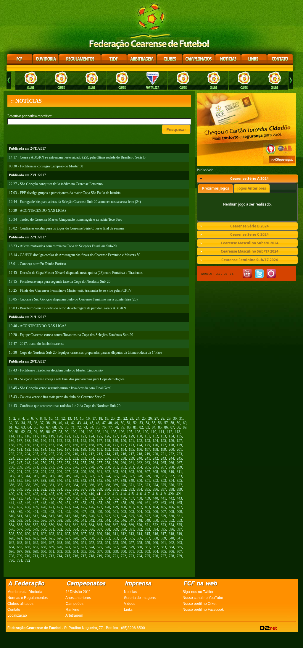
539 (67, 520)
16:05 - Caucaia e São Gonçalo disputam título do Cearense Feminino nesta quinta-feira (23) (73, 299)
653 (99, 543)
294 (43, 472)
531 (179, 516)
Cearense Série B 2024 (249, 226)
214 (107, 454)
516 (59, 516)
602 (43, 534)
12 (63, 418)
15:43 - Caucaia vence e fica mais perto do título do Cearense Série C (57, 397)
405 (51, 494)
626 (59, 538)
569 (131, 525)
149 (115, 441)
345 (99, 481)
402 (27, 494)
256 (91, 463)
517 (67, 516)
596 (171, 529)
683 (163, 547)
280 (107, 467)
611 (115, 534)
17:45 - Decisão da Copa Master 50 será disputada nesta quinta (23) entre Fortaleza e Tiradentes (76, 273)
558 (43, 525)
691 (51, 552)
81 (135, 427)
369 (115, 485)
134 (171, 436)
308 (155, 472)
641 (179, 538)
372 (139, 485)
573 (163, 525)
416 (139, 494)
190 (91, 449)
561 (67, 525)
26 (150, 418)
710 (27, 556)
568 (123, 525)
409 (83, 494)
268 (11, 467)
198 (155, 449)
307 (147, 472)
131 (147, 436)
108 (137, 432)
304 (123, 472)
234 (91, 458)
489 (19, 512)
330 (155, 476)
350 (139, 481)
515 (51, 516)
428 (59, 498)
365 (83, 485)
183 (35, 449)
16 (88, 418)
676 (107, 547)
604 (59, 534)
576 (11, 529)
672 (75, 547)
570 (139, 525)
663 (179, 543)
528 (155, 516)
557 (35, 525)
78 (116, 427)
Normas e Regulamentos (27, 598)
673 (83, 547)
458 (123, 503)
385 (67, 489)
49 (116, 423)
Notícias (130, 592)
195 (131, 449)
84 (153, 427)
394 (139, 489)
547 (131, 520)
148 (107, 441)
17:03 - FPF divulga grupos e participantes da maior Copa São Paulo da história (64, 193)
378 (11, 489)
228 (43, 458)
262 (139, 463)
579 (35, 529)
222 (171, 454)
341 (67, 481)
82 (141, 427)
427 (51, 498)
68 (54, 427)
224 (11, 458)
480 (123, 507)
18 (100, 418)
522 (107, 516)
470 (43, 507)
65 (35, 427)
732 (27, 560)
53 (141, 423)
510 (11, 516)
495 (67, 512)
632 (107, 538)
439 (147, 498)
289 (179, 467)
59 (178, 423)
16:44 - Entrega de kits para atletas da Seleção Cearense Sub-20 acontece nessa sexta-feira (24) (75, 202)
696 (91, 552)
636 (139, 538)
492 (43, 512)
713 (51, 556)
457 (115, 503)
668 (43, 547)
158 (11, 445)
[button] (176, 129)
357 (19, 485)
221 (163, 454)
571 (147, 525)
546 (123, 520)
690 (43, 552)
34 (23, 423)
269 (19, 467)
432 (91, 498)
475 (83, 507)
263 (147, 463)
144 (75, 441)
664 (11, 547)
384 (59, 489)
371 (131, 485)
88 (178, 427)
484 (155, 507)
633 (115, 538)
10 (50, 418)
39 (54, 423)
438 (139, 498)
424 (27, 498)
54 (147, 423)
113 (177, 432)
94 (35, 432)
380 (27, 489)
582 (59, 529)
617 (163, 534)
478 (107, 507)
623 (35, 538)
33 (17, 423)
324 (107, 476)
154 (155, 441)
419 (163, 494)
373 (147, 485)
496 (75, 512)
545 (115, 520)
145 (83, 441)
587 (99, 529)
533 (19, 520)
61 (10, 427)
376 (171, 485)
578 (27, 529)
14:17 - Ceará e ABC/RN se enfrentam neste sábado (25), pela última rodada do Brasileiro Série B (77, 157)
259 (115, 463)
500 (107, 512)
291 (19, 472)
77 (110, 427)
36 (35, 423)
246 (11, 463)
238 (123, 458)
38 (48, 423)
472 (59, 507)
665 (19, 547)
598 (11, 534)
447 (35, 503)
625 (51, 538)
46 (97, 423)
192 (107, 449)
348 (123, 481)
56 (160, 423)
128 (123, 436)
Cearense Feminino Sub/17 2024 (249, 259)
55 (153, 423)
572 (155, 525)
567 (115, 525)
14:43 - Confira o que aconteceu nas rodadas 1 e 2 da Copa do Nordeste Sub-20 (64, 406)
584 (75, 529)
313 (19, 476)
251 (51, 463)
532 (11, 520)
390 (107, 489)
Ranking (72, 609)
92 (23, 432)
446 (27, 503)
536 (43, 520)
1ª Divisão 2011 (78, 592)
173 (131, 445)
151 (131, 441)
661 (163, 543)
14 (75, 418)
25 (144, 418)
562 (75, 525)
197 (147, 449)
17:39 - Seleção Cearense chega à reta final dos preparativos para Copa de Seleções (67, 379)
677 (115, 547)
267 (179, 463)
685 (179, 547)
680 (139, 547)
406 (59, 494)
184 (43, 449)
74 (91, 427)
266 (171, 463)
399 (179, 489)
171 (115, 445)
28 (162, 418)
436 (123, 498)
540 (75, 520)
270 (27, 467)
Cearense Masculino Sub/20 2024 (249, 242)
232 (75, 458)
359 (35, 485)
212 (91, 454)
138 (27, 441)
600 (27, 534)
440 (155, 498)
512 (27, 516)
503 (131, 512)
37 (41, 423)
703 (147, 552)
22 (125, 418)
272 (43, 467)
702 (139, 552)
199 (163, 449)
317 (51, 476)
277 (83, 467)
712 (43, 556)
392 (123, 489)
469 (35, 507)
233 (83, 458)
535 (35, 520)
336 (27, 481)
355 (179, 481)
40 (60, 423)
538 (59, 520)
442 (171, 498)
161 (35, 445)
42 (73, 423)
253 (67, 463)
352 (155, 481)
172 (123, 445)
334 (11, 481)
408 (75, 494)
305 (131, 472)
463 (163, 503)
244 (171, 458)
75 (97, 427)
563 (83, 525)
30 (175, 418)
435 (115, 498)
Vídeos (129, 604)
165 (67, 445)
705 (163, 552)
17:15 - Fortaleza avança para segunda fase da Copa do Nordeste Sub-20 (59, 281)
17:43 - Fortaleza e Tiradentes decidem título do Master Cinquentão (56, 370)
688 (27, 552)
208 (59, 454)
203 (19, 454)
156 (171, 441)
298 (75, 472)
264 (155, 463)
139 (35, 441)
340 (59, 481)
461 (147, 503)
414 (123, 494)
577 (19, 529)
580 (43, 529)
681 (147, 547)
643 (19, 543)
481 (131, 507)
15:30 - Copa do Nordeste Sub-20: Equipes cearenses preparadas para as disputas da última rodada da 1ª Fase (86, 352)
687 (19, 552)
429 (67, 498)
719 (99, 556)
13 (69, 418)
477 (99, 507)
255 (83, 463)
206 (43, 454)
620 (11, 538)
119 (51, 436)
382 (43, 489)
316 (43, 476)
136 (11, 441)
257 (99, 463)
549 (147, 520)
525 (131, 516)
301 (99, 472)
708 (11, 556)
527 (147, 516)
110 (153, 432)
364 (75, 485)
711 (35, 556)
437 (131, 498)
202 (11, 454)
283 (131, 467)
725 (147, 556)
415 (131, 494)
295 (51, 472)
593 (147, 529)
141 (51, 441)
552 (171, 520)
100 (73, 432)
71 (73, 427)
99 (66, 432)
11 (57, 418)
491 (35, 512)
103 (97, 432)
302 (107, 472)
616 (155, 534)
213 (99, 454)
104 (105, 432)
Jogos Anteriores (251, 188)
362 (59, 485)
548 (139, 520)
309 (163, 472)
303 (115, 472)
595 (163, 529)
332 (171, 476)
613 (131, 534)
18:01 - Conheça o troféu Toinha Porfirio (37, 264)
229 (51, 458)
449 (51, 503)
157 (179, 441)
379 (19, 489)
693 (67, 552)
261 (131, 463)
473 (67, 507)
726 (155, 556)
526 (139, 516)
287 (163, 467)
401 (19, 494)
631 (99, 538)
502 (123, 512)
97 (54, 432)
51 (128, 423)
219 (147, 454)
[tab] (247, 178)
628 (75, 538)
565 (99, 525)
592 (139, 529)
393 (131, 489)
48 (110, 423)
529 (163, 516)
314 (27, 476)
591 (131, 529)
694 (75, 552)
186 (59, 449)
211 (83, 454)
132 (155, 436)
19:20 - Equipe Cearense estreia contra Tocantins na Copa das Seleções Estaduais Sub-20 (71, 335)
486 (171, 507)
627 (67, 538)
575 (179, 525)
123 (83, 436)
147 (99, 441)
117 (35, 436)
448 (43, 503)
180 (11, 449)
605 (67, 534)
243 (163, 458)
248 (27, 463)
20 (113, 418)
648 (59, 543)
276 (75, 467)
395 (147, 489)
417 (147, 494)
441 (163, 498)
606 (75, 534)
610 (107, 534)
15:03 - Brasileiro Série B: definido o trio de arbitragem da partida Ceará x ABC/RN (67, 308)
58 (172, 423)
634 (123, 538)
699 (115, 552)
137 (19, 441)
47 (104, 423)
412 (107, 494)
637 (147, 538)
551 (163, 520)
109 (145, 432)
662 (171, 543)
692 (59, 552)
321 (83, 476)
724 (139, 556)
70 (66, 427)
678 (123, 547)
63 (23, 427)
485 (163, 507)
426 (43, 498)
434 (107, 498)
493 (51, 512)
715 (67, 556)
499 (99, 512)
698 (107, 552)
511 (19, 516)
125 (99, 436)
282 (123, 467)
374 (155, 485)
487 (179, 507)
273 (51, 467)
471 (51, 507)
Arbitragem (74, 615)
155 (163, 441)
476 (91, 507)
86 (166, 427)
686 (11, 552)
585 (83, 529)
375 (163, 485)
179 (179, 445)
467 (19, 507)
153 (147, 441)
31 (181, 418)
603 (51, 534)
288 (171, 467)
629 (83, 538)
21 (119, 418)
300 (91, 472)
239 (131, 458)
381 (35, 489)
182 (27, 449)
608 (91, 534)
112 (169, 432)
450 (59, 503)
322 (91, 476)
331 (163, 476)
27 (156, 418)
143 (67, 441)
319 (67, 476)
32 (10, 423)
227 (35, 458)
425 (35, 498)
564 (91, 525)
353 (163, 481)
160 (27, 445)
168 (91, 445)
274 (59, 467)
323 (99, 476)
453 (83, 503)
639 (163, 538)
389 (99, 489)
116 (27, 436)
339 (51, 481)
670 (59, 547)
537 (51, 520)
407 (67, 494)
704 (155, 552)
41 (66, 423)
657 (131, 543)
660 (155, 543)
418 (155, 494)
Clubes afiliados (20, 604)
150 (123, 441)
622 (27, 538)
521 (99, 516)
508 (171, 512)
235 (99, 458)
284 (139, 467)
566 (107, 525)
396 (155, 489)
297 (67, 472)
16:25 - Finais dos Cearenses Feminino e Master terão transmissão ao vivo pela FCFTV (70, 290)
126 (107, 436)
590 (123, 529)
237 (115, 458)
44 (85, 423)
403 (35, 494)
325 (115, 476)
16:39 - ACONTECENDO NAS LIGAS (38, 211)
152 (139, 441)
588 (107, 529)
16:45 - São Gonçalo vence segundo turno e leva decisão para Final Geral (60, 388)
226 (27, 458)
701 (131, 552)
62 (17, 427)
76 (104, 427)
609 (99, 534)
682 (155, 547)
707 (179, 552)
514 (43, 516)
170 (107, 445)
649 (67, 543)
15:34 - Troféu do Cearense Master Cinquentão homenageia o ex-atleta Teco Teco (65, 219)
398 (171, 489)
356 (11, 485)
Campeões (74, 604)
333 (179, 476)
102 (89, 432)
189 (83, 449)
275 (67, 467)
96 (48, 432)
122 (75, 436)
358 (27, 485)
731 (19, 560)
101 (81, 432)
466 (11, 507)
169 (99, 445)
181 (19, 449)
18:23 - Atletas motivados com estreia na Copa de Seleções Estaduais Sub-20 (63, 246)
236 (107, 458)
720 (107, 556)
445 (19, 503)
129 (131, 436)
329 (147, 476)
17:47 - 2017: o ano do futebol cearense (36, 344)
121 (67, 436)
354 (171, 481)
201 (179, 449)
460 (139, 503)
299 (83, 472)
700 (123, 552)
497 (83, 512)
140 (43, 441)
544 (107, 520)
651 (83, 543)
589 (115, 529)
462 (155, 503)
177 (163, 445)
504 (139, 512)
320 (75, 476)
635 (131, 538)
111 (161, 432)
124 (91, 436)
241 (147, 458)
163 (51, 445)
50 (122, 423)
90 (10, 432)
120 (59, 436)
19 (106, 418)
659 (147, 543)
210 (75, 454)
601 (35, 534)
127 (115, 436)
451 (67, 503)
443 (179, 498)
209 (67, 454)
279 (99, 467)
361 (51, 485)
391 (115, 489)
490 (27, 512)
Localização (17, 615)
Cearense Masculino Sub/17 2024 (249, 251)
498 (91, 512)
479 (115, 507)
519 (83, 516)
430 (75, 498)
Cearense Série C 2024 (249, 234)
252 (59, 463)
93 (29, 432)
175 (147, 445)
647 (51, 543)
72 (79, 427)
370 (123, 485)
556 (27, 525)
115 (19, 436)
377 (179, 485)
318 (59, 476)
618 (171, 534)
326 (123, 476)
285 (147, 467)
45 (91, 423)
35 (29, 423)
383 (51, 489)
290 (11, 472)
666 (27, 547)
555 (19, 525)
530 (171, 516)
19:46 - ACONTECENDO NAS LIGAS (38, 326)
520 (91, 516)
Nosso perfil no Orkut (199, 604)
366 (91, 485)
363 (67, 485)
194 (123, 449)
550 (155, 520)
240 (139, 458)
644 (27, 543)
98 (60, 432)
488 (11, 512)
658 (139, 543)
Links (128, 609)
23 (131, 418)
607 (83, 534)
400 (11, 494)
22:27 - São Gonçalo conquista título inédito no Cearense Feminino (56, 184)
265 (163, 463)
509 (179, 512)
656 (123, 543)
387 (83, 489)
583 (67, 529)
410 (91, 494)
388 (91, 489)
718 (91, 556)
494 (59, 512)
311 (179, 472)
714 (59, 556)
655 (115, 543)
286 (155, 467)
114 (11, 436)
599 (19, 534)
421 (179, 494)
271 (35, 467)
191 (99, 449)
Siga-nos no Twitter (198, 592)
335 (19, 481)
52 (135, 423)
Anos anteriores (78, 598)
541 (83, 520)
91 (17, 432)
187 (67, 449)
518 (75, 516)
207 (51, 454)
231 (67, 458)
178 (171, 445)
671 (67, 547)
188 (75, 449)
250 (43, 463)
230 (59, 458)
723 (131, 556)
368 (107, 485)
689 (35, 552)
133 (163, 436)
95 (41, 432)
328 (139, 476)
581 (51, 529)
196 (139, 449)
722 (123, 556)
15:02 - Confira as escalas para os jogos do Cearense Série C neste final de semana (66, 228)
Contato (13, 609)
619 (179, 534)
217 (131, 454)
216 (123, 454)
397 (163, 489)
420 (171, 494)
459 (131, 503)
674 (91, 547)
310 (171, 472)
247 (19, 463)
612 (123, 534)
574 (171, 525)
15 (81, 418)
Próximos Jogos (215, 188)
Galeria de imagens (140, 598)
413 (115, 494)
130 (139, 436)
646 (43, 543)
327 (131, 476)
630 (91, 538)
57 (166, 423)
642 (11, 543)
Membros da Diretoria (24, 592)
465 (179, 503)
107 (129, 432)
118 (43, 436)
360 (43, 485)
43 (79, 423)
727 (163, 556)
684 (171, 547)
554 (11, 525)
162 (43, 445)
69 (60, 427)
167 (83, 445)
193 (115, 449)
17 (94, 418)
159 (19, 445)
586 (91, 529)
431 (83, 498)
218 (139, 454)
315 (35, 476)
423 (19, 498)
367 (99, 485)
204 (27, 454)
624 (43, 538)
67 (48, 427)
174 (139, 445)
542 (91, 520)
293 (35, 472)
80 (128, 427)
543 (99, 520)
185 (51, 449)
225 (19, 458)
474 (75, 507)
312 (11, 476)
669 (51, 547)
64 (29, 427)
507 (163, 512)
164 (59, 445)
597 (179, 529)
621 (19, 538)
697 (99, 552)
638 (155, 538)
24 (137, 418)
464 (171, 503)
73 (85, 427)
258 (107, 463)
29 (168, 418)
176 (155, 445)
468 (27, 507)
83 (147, 427)
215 (115, 454)
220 (155, 454)
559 (51, 525)
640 (171, 538)
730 (11, 560)
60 (184, 423)
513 (35, 516)
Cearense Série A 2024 (249, 178)
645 (35, 543)
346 (107, 481)
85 (160, 427)
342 (75, 481)
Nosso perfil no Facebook (203, 609)
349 (131, 481)
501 (115, 512)
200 (171, 449)
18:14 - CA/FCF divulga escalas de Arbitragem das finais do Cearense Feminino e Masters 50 (74, 255)
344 (91, 481)
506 (155, 512)
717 (83, 556)
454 (91, 503)
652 (91, 543)
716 (75, 556)
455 (99, 503)
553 (179, 520)
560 (59, 525)
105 (113, 432)
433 (99, 498)
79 (122, 427)
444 (11, 503)
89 (184, 427)
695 (83, 552)
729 (179, 556)
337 (35, 481)
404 (43, 494)
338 (43, 481)
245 (179, 458)
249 (35, 463)
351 (147, 481)
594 (155, 529)
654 (107, 543)
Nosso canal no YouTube (203, 598)
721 (115, 556)
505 (147, 512)
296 (59, 472)
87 (172, 427)
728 (171, 556)
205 (35, 454)
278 (91, 467)
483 (147, 507)
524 (123, 516)
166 (75, 445)
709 (19, 556)
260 (123, 463)
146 (91, 441)
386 (75, 489)
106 (121, 432)
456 (107, 503)
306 (139, 472)
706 (171, 552)
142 (59, 441)
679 (131, 547)
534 (27, 520)
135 (179, 436)
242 (155, 458)
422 (11, 498)
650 (75, 543)
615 (147, 534)
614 (139, 534)
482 (139, 507)
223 (179, 454)
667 (35, 547)
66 (41, 427)
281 (115, 467)
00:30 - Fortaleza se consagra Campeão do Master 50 (46, 166)
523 (115, 516)
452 (75, 503)
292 (27, 472)
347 (115, 481)
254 (75, 463)
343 (83, 481)
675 (99, 547)
